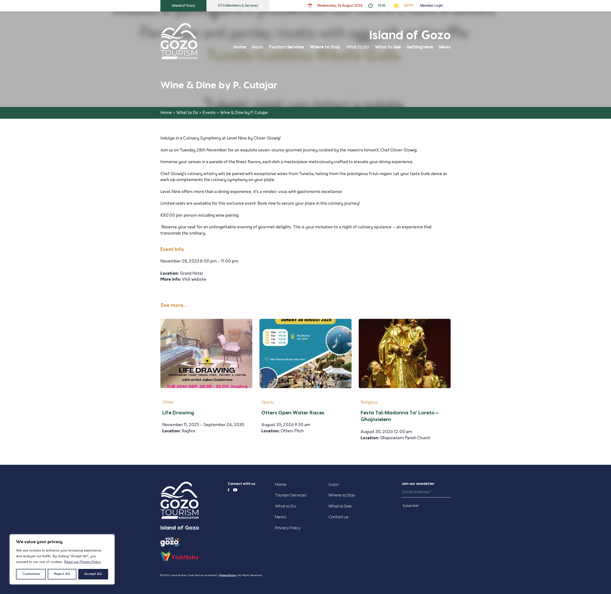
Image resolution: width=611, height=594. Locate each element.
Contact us (338, 517)
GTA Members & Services (238, 5)
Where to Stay (325, 47)
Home (240, 47)
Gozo (257, 47)
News (445, 47)
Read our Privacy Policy (82, 562)
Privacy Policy (287, 528)
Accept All (93, 574)
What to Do (357, 47)
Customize (31, 574)
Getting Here (419, 47)
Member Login (431, 5)
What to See (388, 47)
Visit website (194, 280)
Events (209, 113)
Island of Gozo (183, 5)
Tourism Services (286, 47)
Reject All (62, 574)
